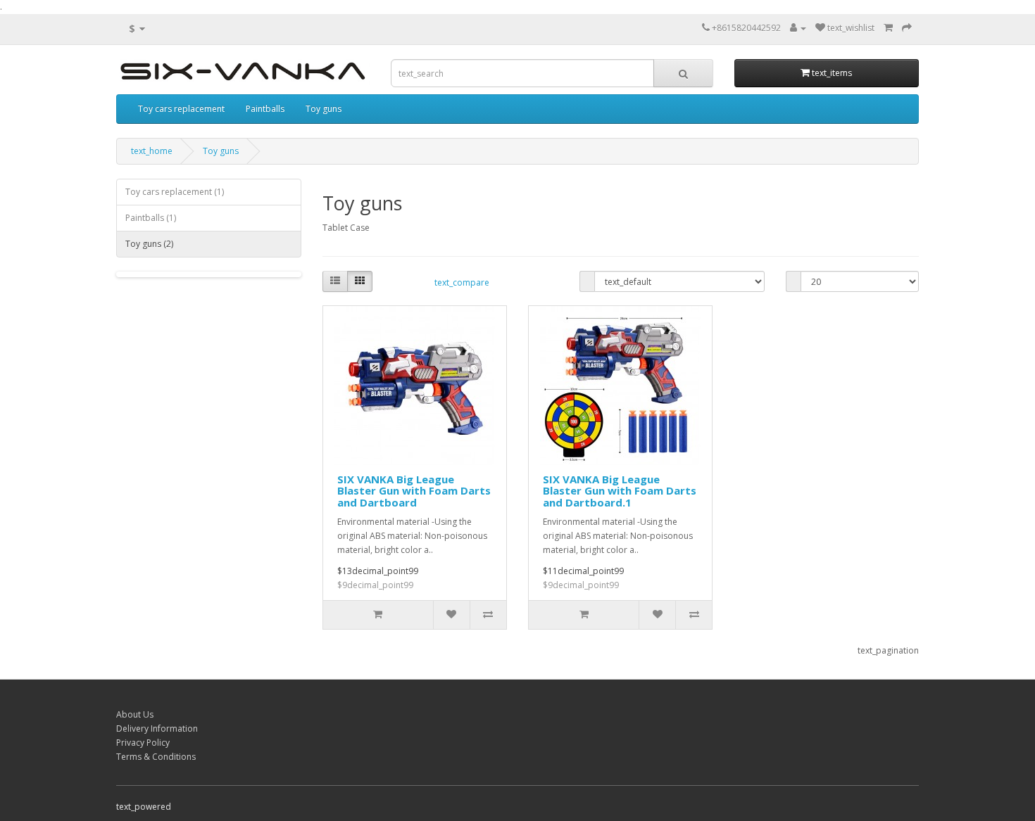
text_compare (461, 282)
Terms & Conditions (156, 757)
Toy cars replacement (181, 109)
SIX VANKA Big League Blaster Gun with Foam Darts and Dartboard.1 (619, 490)
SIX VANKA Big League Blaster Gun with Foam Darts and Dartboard (414, 490)
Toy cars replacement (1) (174, 192)
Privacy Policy (143, 743)
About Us (134, 714)
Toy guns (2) (149, 244)
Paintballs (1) (150, 218)
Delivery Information (157, 728)
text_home (151, 151)
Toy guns (323, 109)
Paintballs (265, 109)
